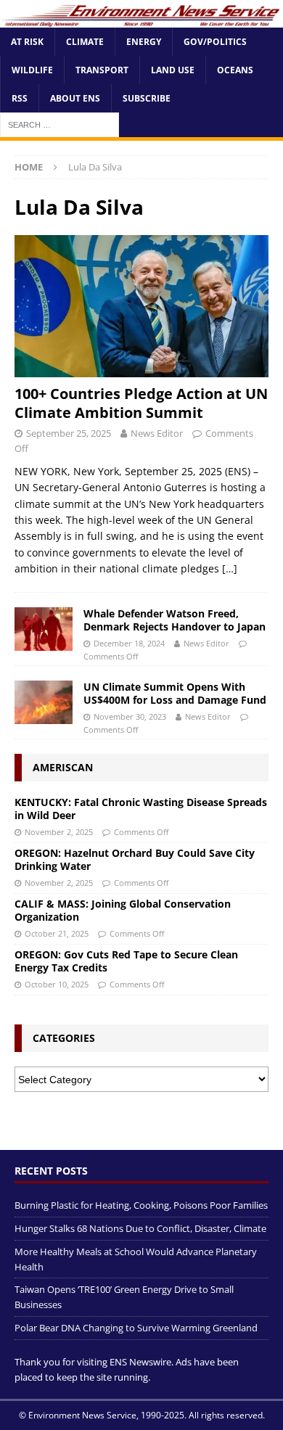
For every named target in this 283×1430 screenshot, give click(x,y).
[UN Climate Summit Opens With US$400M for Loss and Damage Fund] (44, 702)
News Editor (157, 433)
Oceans (235, 70)
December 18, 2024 (129, 643)
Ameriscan (63, 767)
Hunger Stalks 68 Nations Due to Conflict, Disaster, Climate (140, 1228)
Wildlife (32, 70)
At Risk (27, 42)
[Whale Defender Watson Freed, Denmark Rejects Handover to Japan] (44, 629)
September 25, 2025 (68, 433)
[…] (229, 568)
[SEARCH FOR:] (59, 124)
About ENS (75, 98)
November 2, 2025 (59, 831)
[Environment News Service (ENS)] (141, 18)
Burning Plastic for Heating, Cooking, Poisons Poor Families (141, 1205)
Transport (101, 70)
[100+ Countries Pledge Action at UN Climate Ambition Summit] (141, 306)
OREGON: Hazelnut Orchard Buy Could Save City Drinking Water (135, 859)
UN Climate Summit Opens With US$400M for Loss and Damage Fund (174, 693)
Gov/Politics (215, 42)
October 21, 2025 (57, 933)
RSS (20, 98)
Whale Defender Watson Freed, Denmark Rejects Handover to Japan (174, 620)
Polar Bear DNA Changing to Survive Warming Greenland (136, 1327)
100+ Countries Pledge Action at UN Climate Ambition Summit (141, 403)
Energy (143, 42)
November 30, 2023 (130, 716)
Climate (85, 42)
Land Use (172, 70)
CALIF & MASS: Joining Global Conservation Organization (123, 910)
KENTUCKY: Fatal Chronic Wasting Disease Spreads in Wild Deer (141, 808)
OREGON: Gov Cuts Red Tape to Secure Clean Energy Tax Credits (126, 961)
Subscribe (147, 98)
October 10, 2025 (57, 984)
